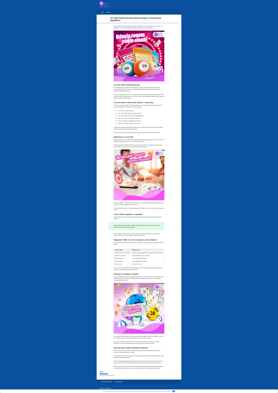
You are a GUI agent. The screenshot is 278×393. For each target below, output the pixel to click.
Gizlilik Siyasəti (119, 381)
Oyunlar (108, 12)
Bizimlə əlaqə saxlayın (106, 381)
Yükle (102, 12)
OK (173, 391)
